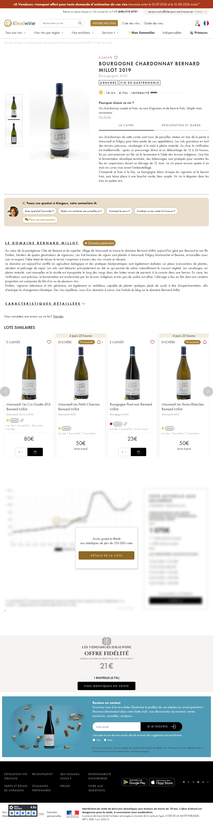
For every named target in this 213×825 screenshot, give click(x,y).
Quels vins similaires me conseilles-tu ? (81, 211)
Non (110, 740)
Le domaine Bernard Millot (42, 243)
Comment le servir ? (119, 211)
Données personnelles (54, 814)
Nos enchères (81, 32)
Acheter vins (20, 42)
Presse (65, 786)
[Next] (208, 392)
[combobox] (201, 11)
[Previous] (5, 392)
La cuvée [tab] (126, 125)
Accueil (8, 42)
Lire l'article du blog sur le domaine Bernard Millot (148, 290)
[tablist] (154, 125)
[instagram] (193, 782)
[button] (57, 120)
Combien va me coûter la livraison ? (156, 211)
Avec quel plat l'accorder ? (39, 211)
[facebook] (184, 782)
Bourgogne (35, 42)
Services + (108, 32)
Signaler (58, 316)
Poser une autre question (42, 219)
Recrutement (42, 774)
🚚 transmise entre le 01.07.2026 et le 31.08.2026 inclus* (106, 4)
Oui (98, 740)
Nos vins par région (47, 32)
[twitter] (188, 782)
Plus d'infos (105, 117)
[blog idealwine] (208, 782)
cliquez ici (86, 11)
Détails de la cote (107, 555)
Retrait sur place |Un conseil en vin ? (100, 11)
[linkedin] (203, 782)
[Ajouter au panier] (35, 452)
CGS (41, 814)
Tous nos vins (13, 32)
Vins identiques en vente (106, 686)
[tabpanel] (154, 159)
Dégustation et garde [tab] (181, 125)
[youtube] (198, 782)
